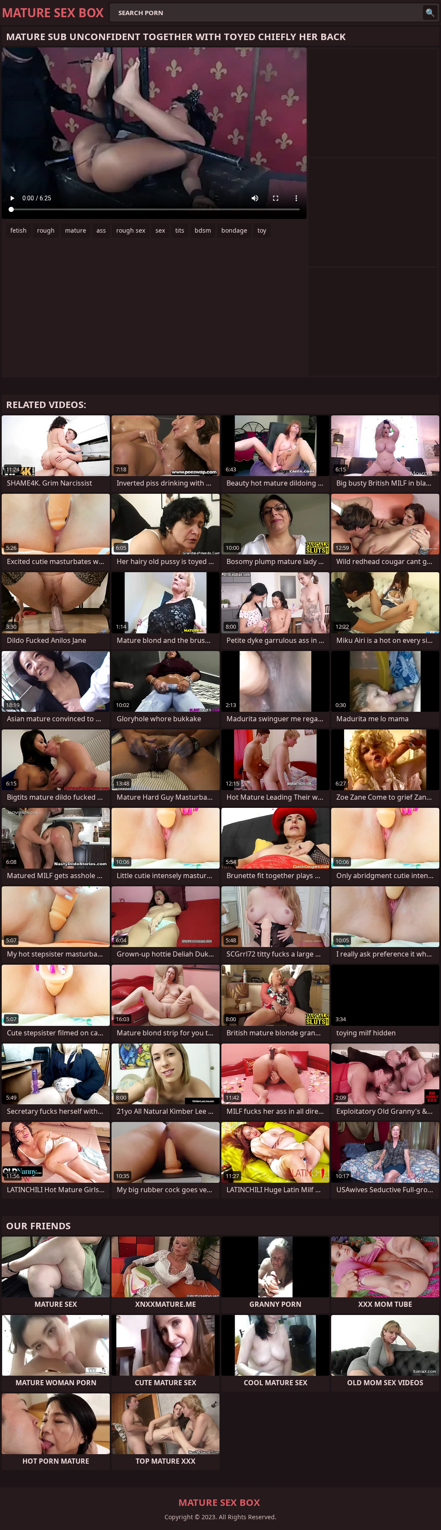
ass (101, 230)
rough (46, 230)
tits (179, 230)
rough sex (130, 230)
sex (160, 230)
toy (262, 230)
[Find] (430, 12)
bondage (234, 230)
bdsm (203, 230)
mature (75, 230)
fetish (18, 230)
